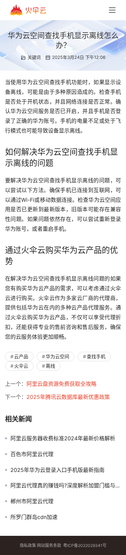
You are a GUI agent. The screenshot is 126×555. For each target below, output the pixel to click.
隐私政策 (28, 545)
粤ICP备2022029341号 (85, 545)
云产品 (21, 356)
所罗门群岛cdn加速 (33, 517)
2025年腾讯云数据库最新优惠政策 (68, 397)
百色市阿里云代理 (31, 454)
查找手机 (96, 356)
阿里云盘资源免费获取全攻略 (61, 383)
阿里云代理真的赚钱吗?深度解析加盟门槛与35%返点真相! (65, 485)
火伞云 (21, 366)
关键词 (34, 57)
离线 (50, 366)
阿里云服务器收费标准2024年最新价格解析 (62, 438)
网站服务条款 (49, 545)
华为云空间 (57, 356)
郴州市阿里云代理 (31, 501)
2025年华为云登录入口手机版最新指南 (57, 470)
